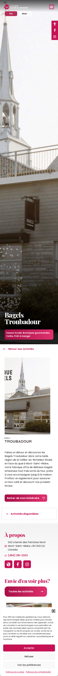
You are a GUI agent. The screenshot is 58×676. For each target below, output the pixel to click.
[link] (55, 24)
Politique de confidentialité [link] (38, 672)
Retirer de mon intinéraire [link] (23, 498)
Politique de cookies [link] (15, 672)
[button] (53, 611)
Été (13, 13)
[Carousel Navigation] (27, 421)
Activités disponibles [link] (24, 514)
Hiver (27, 13)
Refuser (29, 656)
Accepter (29, 648)
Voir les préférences (29, 665)
